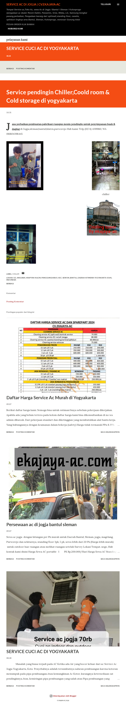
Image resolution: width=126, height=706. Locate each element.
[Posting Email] (23, 274)
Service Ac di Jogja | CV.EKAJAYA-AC (33, 4)
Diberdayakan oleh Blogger (64, 696)
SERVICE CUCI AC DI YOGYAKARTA (42, 48)
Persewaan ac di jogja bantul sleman (41, 524)
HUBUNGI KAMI (15, 29)
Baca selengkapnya (110, 432)
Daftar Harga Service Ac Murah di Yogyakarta (51, 397)
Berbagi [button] (10, 68)
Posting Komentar (25, 68)
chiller (15, 274)
